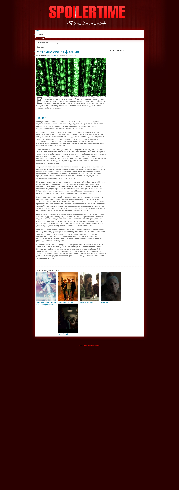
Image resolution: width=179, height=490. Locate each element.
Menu (37, 31)
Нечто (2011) (63, 334)
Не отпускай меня (87, 302)
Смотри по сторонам (66, 302)
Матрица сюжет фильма (57, 51)
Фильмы (53, 55)
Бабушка (104, 302)
